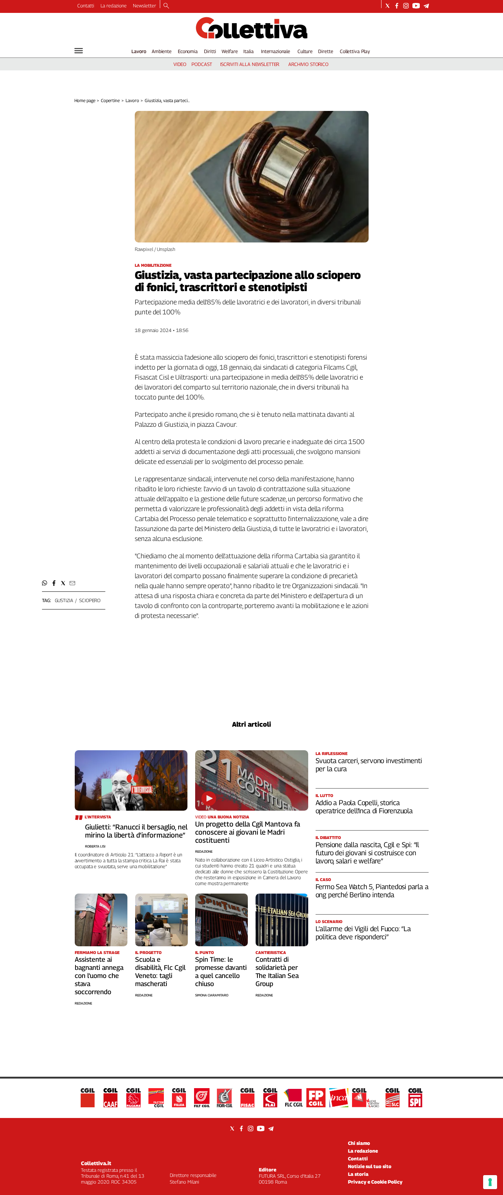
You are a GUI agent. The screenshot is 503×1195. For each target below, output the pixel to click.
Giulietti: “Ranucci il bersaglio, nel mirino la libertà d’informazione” (136, 831)
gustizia (64, 600)
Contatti (85, 5)
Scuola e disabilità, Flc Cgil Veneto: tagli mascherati (160, 971)
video (179, 64)
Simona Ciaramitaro (211, 995)
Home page (84, 100)
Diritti (210, 51)
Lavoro (138, 51)
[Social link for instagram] (406, 5)
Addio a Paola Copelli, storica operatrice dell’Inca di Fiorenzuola (364, 807)
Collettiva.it (96, 1163)
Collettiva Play (355, 51)
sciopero (90, 600)
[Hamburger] (78, 50)
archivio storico (308, 64)
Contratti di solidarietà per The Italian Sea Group (277, 971)
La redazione (114, 5)
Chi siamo (359, 1143)
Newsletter (144, 5)
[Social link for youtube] (416, 5)
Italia (248, 51)
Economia (188, 51)
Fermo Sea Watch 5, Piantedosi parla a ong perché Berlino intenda (372, 891)
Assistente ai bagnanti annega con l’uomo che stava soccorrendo (99, 975)
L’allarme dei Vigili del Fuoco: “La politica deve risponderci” (363, 933)
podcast (201, 64)
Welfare (230, 51)
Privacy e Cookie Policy (375, 1182)
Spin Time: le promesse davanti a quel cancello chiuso (221, 971)
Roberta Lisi (95, 846)
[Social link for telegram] (426, 5)
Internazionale (275, 51)
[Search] (166, 6)
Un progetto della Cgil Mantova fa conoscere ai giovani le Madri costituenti (247, 832)
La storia (358, 1174)
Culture (305, 51)
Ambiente (162, 51)
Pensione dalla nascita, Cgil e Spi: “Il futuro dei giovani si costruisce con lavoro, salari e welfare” (367, 853)
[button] (45, 583)
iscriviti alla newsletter (249, 64)
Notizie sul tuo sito (369, 1166)
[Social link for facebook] (397, 5)
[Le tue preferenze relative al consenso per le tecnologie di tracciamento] (490, 1182)
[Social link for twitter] (387, 5)
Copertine (110, 100)
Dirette (325, 51)
